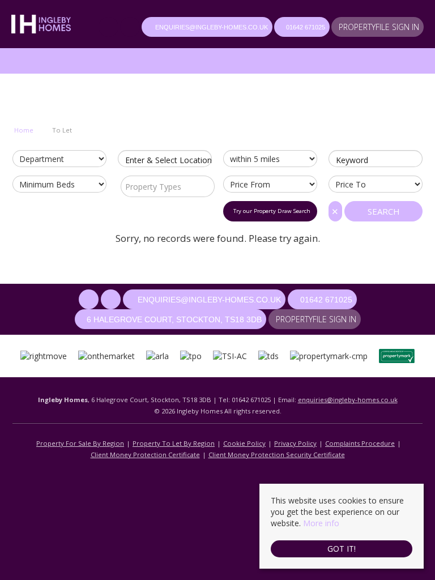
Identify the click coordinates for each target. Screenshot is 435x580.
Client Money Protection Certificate (145, 454)
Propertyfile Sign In (379, 27)
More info (321, 523)
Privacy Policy (295, 443)
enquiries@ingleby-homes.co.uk (348, 399)
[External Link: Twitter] (131, 28)
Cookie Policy (244, 443)
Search (384, 211)
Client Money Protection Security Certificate (276, 454)
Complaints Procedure (360, 443)
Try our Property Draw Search (270, 211)
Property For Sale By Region (80, 443)
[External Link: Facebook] (109, 28)
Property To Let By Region (174, 443)
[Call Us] (280, 27)
